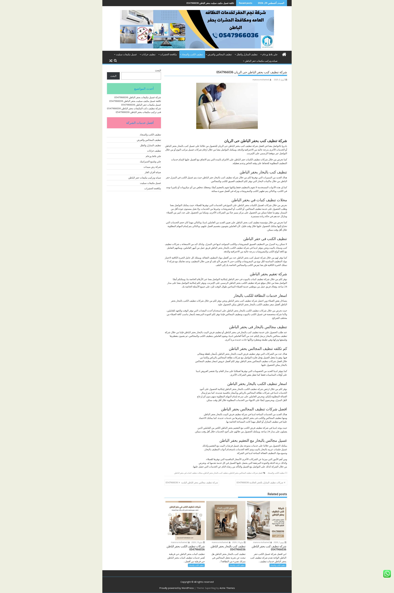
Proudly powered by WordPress (176, 587)
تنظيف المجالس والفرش (220, 54)
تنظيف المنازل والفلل (247, 54)
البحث (158, 70)
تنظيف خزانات (148, 54)
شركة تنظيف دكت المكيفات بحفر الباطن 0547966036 (134, 108)
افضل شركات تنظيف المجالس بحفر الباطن (246, 473)
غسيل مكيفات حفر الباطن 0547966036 (216, 3)
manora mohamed (261, 79)
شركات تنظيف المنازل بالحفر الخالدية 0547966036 (260, 482)
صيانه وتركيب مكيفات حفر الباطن (261, 61)
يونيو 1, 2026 (279, 542)
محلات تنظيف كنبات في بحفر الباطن (188, 473)
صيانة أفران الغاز (153, 172)
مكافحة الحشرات (168, 54)
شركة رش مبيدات (152, 166)
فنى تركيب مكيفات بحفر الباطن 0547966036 (138, 112)
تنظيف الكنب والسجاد (192, 54)
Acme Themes (227, 587)
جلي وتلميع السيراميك (150, 161)
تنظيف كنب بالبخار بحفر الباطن (216, 473)
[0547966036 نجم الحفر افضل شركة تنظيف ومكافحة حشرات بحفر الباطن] (284, 54)
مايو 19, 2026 (237, 542)
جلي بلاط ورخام (269, 54)
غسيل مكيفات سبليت (126, 54)
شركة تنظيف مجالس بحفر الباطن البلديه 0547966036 (192, 482)
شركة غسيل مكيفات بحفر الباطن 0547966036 (137, 97)
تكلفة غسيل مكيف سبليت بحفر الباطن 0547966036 (135, 100)
